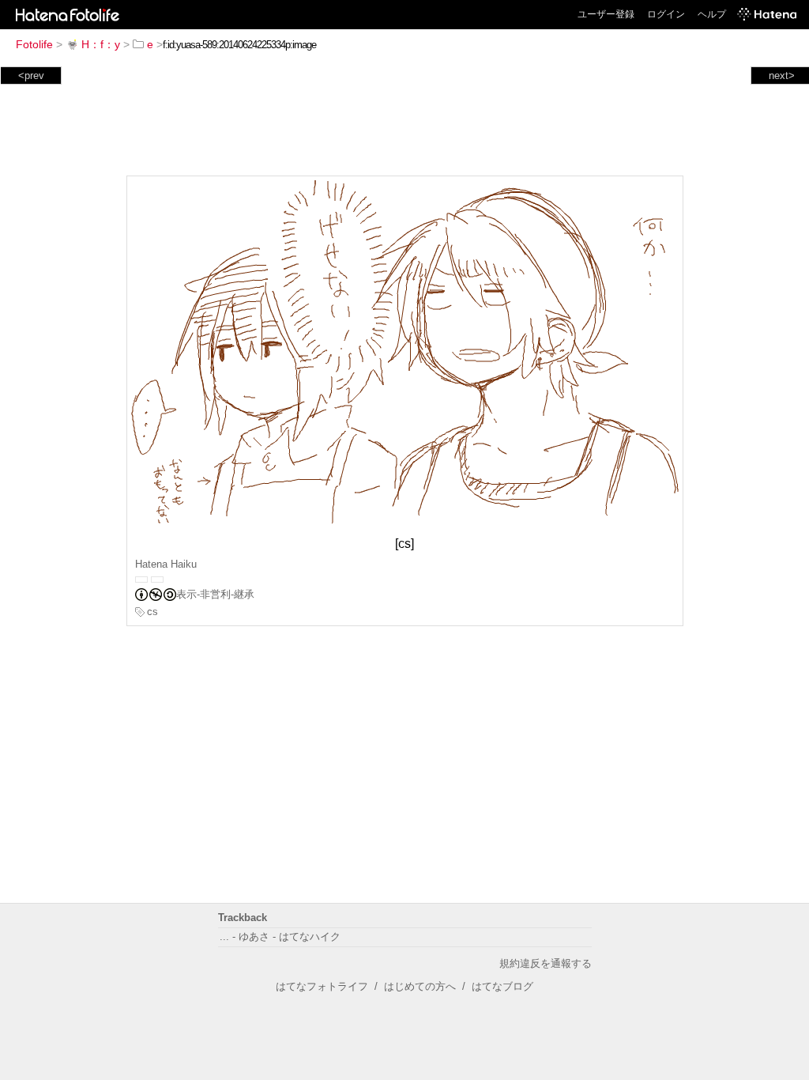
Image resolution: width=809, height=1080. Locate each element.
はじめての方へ (420, 986)
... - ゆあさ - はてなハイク (280, 936)
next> (782, 75)
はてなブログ (502, 986)
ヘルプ (712, 14)
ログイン (666, 14)
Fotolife (34, 44)
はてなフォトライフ (322, 986)
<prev (31, 75)
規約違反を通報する (545, 963)
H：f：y (100, 44)
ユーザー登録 (606, 14)
